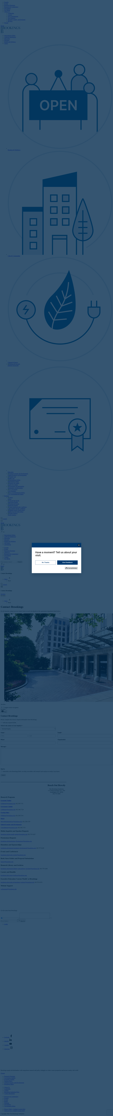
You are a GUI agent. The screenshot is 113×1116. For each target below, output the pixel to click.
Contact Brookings (9, 1093)
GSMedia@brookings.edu (8, 809)
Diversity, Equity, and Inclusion (16, 19)
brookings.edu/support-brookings (10, 848)
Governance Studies (9, 1078)
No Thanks (45, 562)
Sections (3, 594)
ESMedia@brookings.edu (8, 803)
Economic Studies (9, 1079)
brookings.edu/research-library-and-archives (13, 868)
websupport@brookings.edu (9, 889)
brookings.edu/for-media (7, 834)
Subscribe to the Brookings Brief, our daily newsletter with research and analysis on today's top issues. (31, 771)
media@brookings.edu (21, 834)
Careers (10, 15)
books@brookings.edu (7, 862)
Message (4, 746)
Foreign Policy (8, 1081)
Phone (3, 739)
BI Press (10, 21)
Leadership (11, 13)
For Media (7, 10)
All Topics (7, 543)
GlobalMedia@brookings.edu (9, 827)
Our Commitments (13, 16)
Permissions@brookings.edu (24, 841)
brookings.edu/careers (7, 875)
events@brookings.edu (19, 855)
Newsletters (7, 8)
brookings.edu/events (7, 855)
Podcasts (6, 1103)
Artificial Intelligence (10, 37)
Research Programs (9, 5)
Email (60, 732)
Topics (6, 43)
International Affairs (9, 35)
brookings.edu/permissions (8, 841)
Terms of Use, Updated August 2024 (14, 1110)
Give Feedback (67, 562)
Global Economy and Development (14, 1082)
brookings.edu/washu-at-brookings (10, 882)
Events (6, 4)
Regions (6, 496)
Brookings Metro (9, 1084)
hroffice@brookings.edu (20, 875)
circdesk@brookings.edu (32, 868)
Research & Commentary (11, 7)
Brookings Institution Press (11, 1092)
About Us (7, 11)
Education (7, 38)
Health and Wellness (10, 42)
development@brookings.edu (28, 848)
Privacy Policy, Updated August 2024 (14, 1109)
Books (6, 1101)
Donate (6, 23)
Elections (6, 40)
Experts (6, 2)
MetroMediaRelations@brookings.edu (11, 821)
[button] (56, 708)
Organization (62, 739)
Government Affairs (9, 1106)
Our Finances (11, 18)
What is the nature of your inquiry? (12, 725)
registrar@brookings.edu (27, 882)
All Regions (7, 544)
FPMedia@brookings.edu (8, 815)
